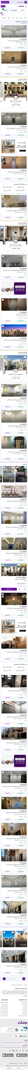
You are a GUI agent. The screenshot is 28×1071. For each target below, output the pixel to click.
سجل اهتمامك (9, 589)
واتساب (20, 48)
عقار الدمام (24, 1014)
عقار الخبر (25, 1012)
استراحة (4, 18)
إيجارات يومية (14, 10)
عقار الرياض (24, 1004)
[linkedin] (17, 1050)
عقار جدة (25, 1006)
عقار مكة (25, 1008)
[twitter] (10, 1050)
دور (13, 18)
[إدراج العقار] (7, 6)
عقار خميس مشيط (23, 1015)
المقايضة (5, 10)
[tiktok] (23, 1050)
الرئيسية (25, 985)
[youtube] (13, 1050)
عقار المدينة (24, 1010)
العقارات (22, 10)
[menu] (26, 6)
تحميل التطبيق (5, 2)
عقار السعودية (24, 1002)
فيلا (21, 18)
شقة (25, 18)
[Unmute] (3, 597)
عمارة (9, 18)
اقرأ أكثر (25, 996)
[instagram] (26, 1050)
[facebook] (20, 1050)
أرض (17, 18)
